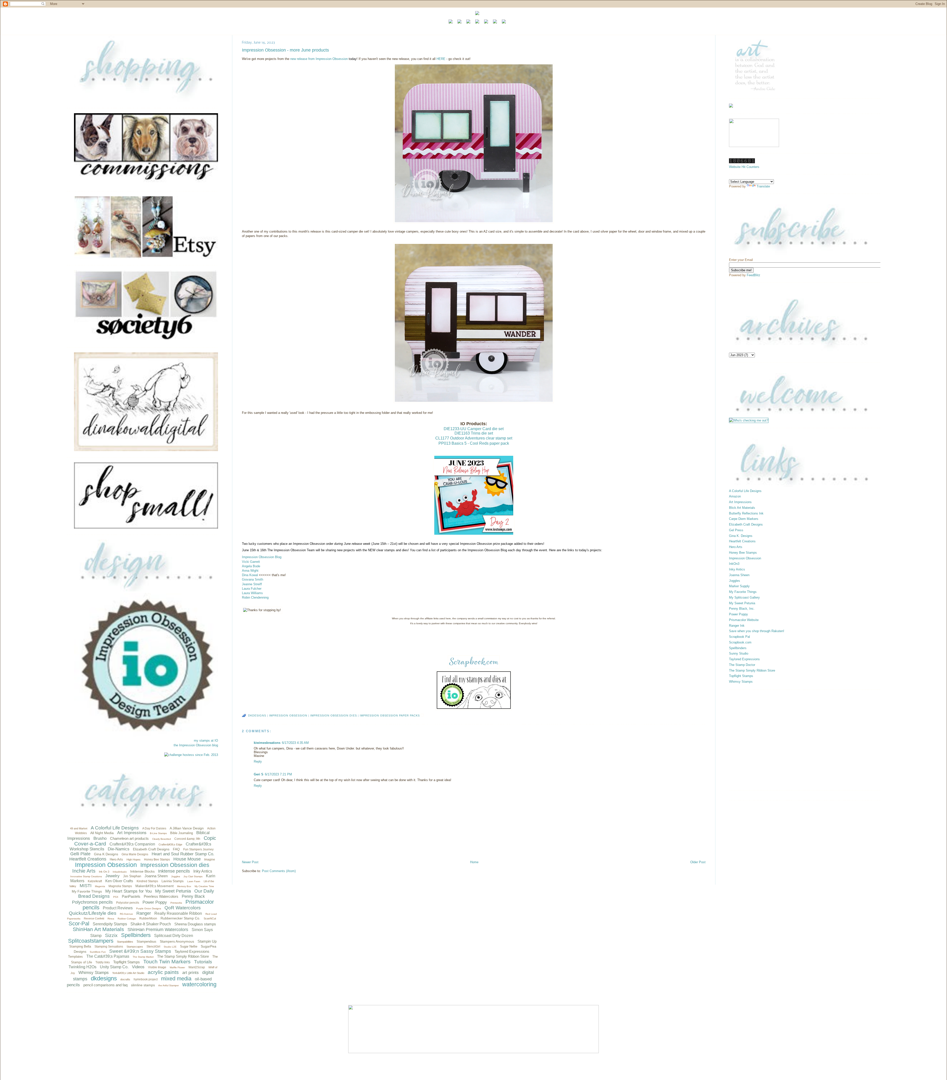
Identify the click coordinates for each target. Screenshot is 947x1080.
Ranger (143, 913)
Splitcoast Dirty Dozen (173, 936)
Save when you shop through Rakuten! (756, 631)
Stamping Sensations (108, 946)
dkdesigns (104, 978)
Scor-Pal (79, 923)
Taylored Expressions (192, 951)
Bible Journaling (181, 833)
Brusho (100, 838)
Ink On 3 (104, 871)
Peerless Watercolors (161, 896)
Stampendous (146, 941)
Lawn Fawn (193, 881)
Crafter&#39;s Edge (170, 844)
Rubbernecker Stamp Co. (180, 918)
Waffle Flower (177, 967)
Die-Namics (118, 849)
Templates (75, 956)
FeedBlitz (753, 275)
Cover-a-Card (90, 843)
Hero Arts (116, 859)
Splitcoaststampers (90, 941)
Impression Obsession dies (174, 865)
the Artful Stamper (168, 985)
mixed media (176, 978)
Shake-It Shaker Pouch (150, 924)
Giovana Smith (252, 579)
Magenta (100, 886)
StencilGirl (153, 946)
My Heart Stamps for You (128, 891)
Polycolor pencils (127, 902)
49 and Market (78, 828)
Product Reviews (118, 908)
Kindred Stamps (147, 881)
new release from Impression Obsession (319, 59)
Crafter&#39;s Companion (132, 844)
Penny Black (193, 896)
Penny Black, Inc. (742, 608)
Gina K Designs (106, 854)
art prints (190, 972)
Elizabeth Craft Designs (151, 849)
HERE (441, 59)
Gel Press (736, 530)
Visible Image (157, 967)
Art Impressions (131, 832)
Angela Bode (251, 566)
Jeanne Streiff (252, 584)
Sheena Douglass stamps (195, 924)
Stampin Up (207, 941)
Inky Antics (202, 871)
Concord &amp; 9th (187, 839)
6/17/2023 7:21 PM (278, 774)
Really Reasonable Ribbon (178, 913)
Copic (210, 838)
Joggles (175, 876)
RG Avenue (126, 914)
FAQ (176, 849)
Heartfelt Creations (87, 859)
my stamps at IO (206, 740)
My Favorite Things (87, 891)
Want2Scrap (196, 967)
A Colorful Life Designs (115, 827)
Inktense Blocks (142, 871)
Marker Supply (739, 586)
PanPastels (131, 896)
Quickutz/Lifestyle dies (92, 913)
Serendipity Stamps (110, 924)
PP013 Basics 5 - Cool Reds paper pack (473, 443)
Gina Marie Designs (135, 854)
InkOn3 (734, 564)
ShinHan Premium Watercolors (157, 929)
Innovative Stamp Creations (86, 876)
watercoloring (199, 984)
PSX (115, 897)
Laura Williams (252, 593)
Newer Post (250, 862)
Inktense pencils (174, 871)
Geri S (258, 774)
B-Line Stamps (158, 833)
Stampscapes (135, 946)
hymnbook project (146, 979)
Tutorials (203, 961)
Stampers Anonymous (177, 941)
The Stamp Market (143, 956)
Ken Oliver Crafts (119, 881)
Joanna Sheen (156, 876)
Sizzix (111, 935)
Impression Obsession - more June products (285, 50)
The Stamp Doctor (742, 665)
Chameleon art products (129, 838)
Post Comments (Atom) (279, 871)
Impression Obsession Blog (261, 557)
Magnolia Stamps (120, 886)
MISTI (85, 885)
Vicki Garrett (251, 562)
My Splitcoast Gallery (744, 597)
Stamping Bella (80, 946)
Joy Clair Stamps (192, 876)
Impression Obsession (106, 864)
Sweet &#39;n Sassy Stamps (140, 951)
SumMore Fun (98, 952)
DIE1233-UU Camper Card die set (474, 429)
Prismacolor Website (744, 620)
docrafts (125, 979)
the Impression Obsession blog (196, 745)
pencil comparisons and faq (105, 985)
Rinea (111, 918)
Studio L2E (170, 946)
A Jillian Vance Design (187, 828)
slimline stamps (143, 985)
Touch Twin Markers (167, 961)
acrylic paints (163, 972)
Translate (763, 186)
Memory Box (184, 886)
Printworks (176, 902)
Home (474, 862)
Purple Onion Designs (148, 908)
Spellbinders (136, 935)
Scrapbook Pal (739, 637)
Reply (258, 761)
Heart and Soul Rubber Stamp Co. (183, 854)
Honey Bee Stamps (157, 859)
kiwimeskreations (267, 743)
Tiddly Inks (102, 962)
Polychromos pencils (92, 902)
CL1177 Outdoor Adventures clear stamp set (473, 438)
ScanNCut (210, 918)
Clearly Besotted (161, 839)
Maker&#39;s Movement (154, 886)
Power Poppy (155, 902)
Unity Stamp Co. (114, 967)
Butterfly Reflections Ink (746, 513)
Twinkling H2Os (82, 967)
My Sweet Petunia (173, 891)
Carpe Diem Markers (743, 519)
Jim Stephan (132, 876)
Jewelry (112, 876)
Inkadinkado (120, 871)
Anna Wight (250, 570)
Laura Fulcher (251, 588)
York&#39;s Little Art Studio (128, 972)
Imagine (209, 859)
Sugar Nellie (188, 946)
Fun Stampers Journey (198, 849)
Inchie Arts (83, 871)
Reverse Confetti (94, 918)
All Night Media (102, 833)
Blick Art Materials (742, 508)
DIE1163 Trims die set (474, 433)
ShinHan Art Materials (98, 929)
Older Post (698, 862)
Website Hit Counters (744, 167)
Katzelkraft (95, 881)
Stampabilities (125, 941)
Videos (138, 967)
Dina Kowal (250, 575)
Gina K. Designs (740, 536)
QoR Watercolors (182, 907)
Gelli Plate (80, 853)
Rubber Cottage (127, 918)
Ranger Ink (737, 625)
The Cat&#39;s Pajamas (107, 956)
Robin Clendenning (255, 597)
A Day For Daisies (154, 828)
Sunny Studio (738, 653)
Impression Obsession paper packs (390, 715)
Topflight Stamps (126, 962)
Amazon (735, 496)
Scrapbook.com (740, 642)
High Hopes (134, 859)
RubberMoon (148, 918)
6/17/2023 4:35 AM (295, 743)
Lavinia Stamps (173, 881)
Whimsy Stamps (93, 972)
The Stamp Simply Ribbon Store (183, 956)
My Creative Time (204, 886)
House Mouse (187, 859)
